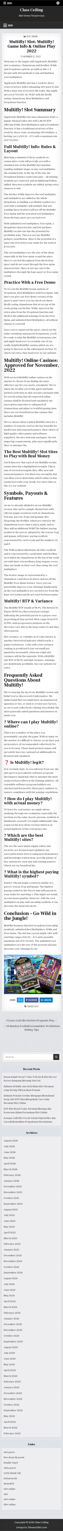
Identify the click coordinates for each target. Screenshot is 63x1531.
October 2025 (11, 1198)
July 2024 (9, 1284)
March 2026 (10, 1169)
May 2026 (9, 1157)
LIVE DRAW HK (12, 1473)
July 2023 (9, 1353)
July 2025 (9, 1215)
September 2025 (13, 1204)
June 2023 (10, 1358)
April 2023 (10, 1370)
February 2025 (12, 1244)
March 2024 (10, 1307)
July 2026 (9, 1146)
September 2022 (13, 1410)
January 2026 (11, 1181)
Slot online (10, 1504)
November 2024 (13, 1261)
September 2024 (13, 1272)
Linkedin (47, 999)
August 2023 (11, 1347)
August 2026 (11, 1140)
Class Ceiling (31, 10)
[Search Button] (57, 3)
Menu (9, 3)
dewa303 (9, 1483)
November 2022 (13, 1399)
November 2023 (13, 1330)
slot (36, 1006)
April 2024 (10, 1301)
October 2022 (11, 1404)
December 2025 (13, 1186)
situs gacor (10, 1468)
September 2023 (13, 1341)
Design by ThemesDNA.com (31, 1527)
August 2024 (11, 1278)
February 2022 (12, 1433)
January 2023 (11, 1387)
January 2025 (11, 1249)
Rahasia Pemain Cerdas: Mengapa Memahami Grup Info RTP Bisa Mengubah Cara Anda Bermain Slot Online (29, 1099)
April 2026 (10, 1163)
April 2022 (10, 1422)
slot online (9, 1489)
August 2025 (11, 1209)
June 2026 (10, 1152)
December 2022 (13, 1393)
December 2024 (13, 1255)
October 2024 (11, 1267)
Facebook (32, 999)
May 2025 (9, 1226)
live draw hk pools (14, 1457)
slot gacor (9, 1452)
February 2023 (12, 1381)
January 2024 (11, 1318)
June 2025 (10, 1221)
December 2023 (13, 1324)
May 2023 (9, 1364)
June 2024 (9, 1290)
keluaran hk (10, 1478)
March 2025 (10, 1238)
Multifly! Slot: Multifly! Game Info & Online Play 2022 (31, 46)
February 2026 (12, 1175)
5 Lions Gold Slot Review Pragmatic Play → (31, 1020)
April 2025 (10, 1232)
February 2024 (12, 1313)
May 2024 (9, 1295)
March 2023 (10, 1376)
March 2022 (10, 1427)
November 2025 (13, 1192)
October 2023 (11, 1335)
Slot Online (32, 36)
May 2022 (9, 1416)
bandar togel (11, 1462)
